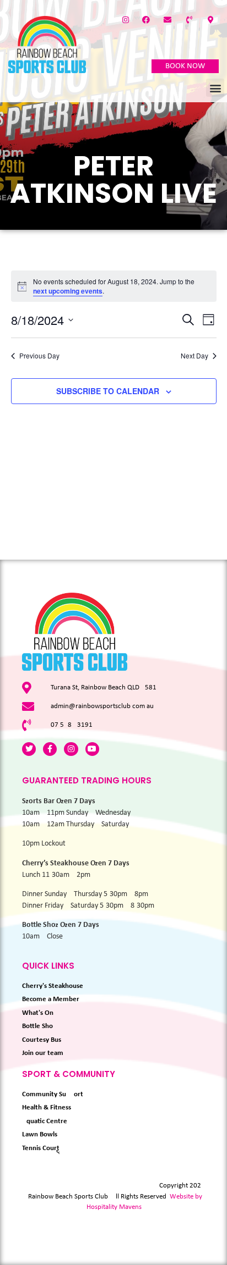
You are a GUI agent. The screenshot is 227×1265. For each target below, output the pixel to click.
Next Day (194, 355)
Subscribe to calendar (107, 390)
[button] (215, 88)
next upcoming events (67, 291)
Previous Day (39, 355)
